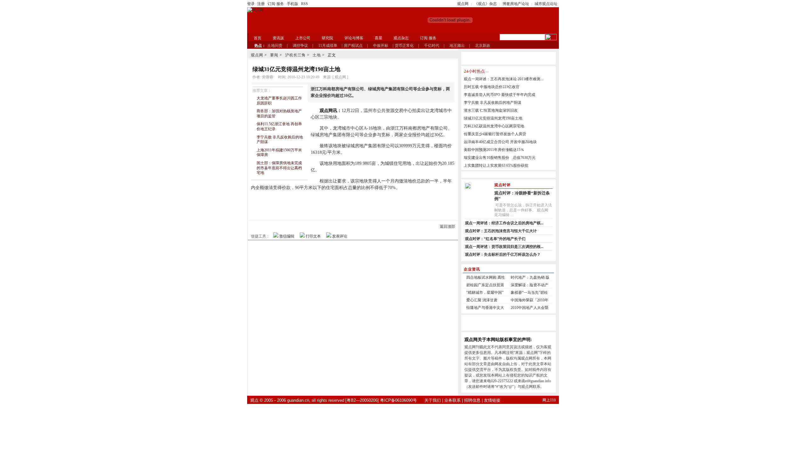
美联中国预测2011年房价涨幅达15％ (494, 150)
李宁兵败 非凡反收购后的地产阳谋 (492, 102)
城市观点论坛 (546, 4)
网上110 (549, 400)
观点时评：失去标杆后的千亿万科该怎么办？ (503, 254)
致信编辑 (286, 236)
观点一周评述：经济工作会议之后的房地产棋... (504, 223)
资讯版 (278, 38)
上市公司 (302, 38)
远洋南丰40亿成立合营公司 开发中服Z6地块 (500, 142)
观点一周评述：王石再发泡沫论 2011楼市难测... (503, 79)
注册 (261, 4)
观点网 (462, 4)
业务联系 (452, 400)
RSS (304, 4)
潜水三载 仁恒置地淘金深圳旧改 (491, 110)
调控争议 (300, 45)
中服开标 (380, 45)
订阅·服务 (276, 4)
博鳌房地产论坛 (515, 4)
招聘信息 (472, 400)
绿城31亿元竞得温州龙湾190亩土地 (493, 118)
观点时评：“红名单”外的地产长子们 (495, 239)
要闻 (274, 55)
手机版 (292, 4)
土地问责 (274, 45)
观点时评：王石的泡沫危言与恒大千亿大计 (501, 231)
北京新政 (482, 45)
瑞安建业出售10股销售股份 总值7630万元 (500, 157)
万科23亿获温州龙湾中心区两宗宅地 (494, 126)
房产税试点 (353, 45)
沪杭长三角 (295, 55)
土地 (317, 55)
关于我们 (432, 400)
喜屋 (378, 38)
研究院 (327, 38)
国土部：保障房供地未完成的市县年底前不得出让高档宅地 (279, 168)
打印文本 (313, 236)
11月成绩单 (327, 45)
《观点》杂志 (485, 4)
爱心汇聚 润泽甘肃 (481, 300)
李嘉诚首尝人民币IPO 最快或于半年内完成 (499, 94)
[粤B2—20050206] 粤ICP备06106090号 (381, 400)
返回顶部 (447, 226)
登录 (251, 4)
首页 (257, 38)
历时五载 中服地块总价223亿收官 (491, 87)
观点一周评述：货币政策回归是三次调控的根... (504, 246)
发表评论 (339, 236)
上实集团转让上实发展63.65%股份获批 (496, 165)
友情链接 (492, 400)
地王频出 (457, 45)
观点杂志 (401, 38)
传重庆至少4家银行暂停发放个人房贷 (495, 134)
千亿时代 (431, 45)
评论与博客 (353, 38)
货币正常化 (404, 45)
